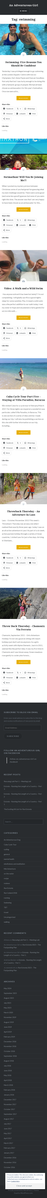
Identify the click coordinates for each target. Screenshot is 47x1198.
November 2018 (10, 1046)
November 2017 (10, 1104)
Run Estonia (8, 888)
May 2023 (7, 1008)
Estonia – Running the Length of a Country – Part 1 (23, 803)
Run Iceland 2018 (10, 893)
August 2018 (9, 1061)
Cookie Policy (15, 1181)
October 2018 (9, 1051)
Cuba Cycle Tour (10, 845)
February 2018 (9, 1090)
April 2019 (8, 1032)
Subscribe (13, 736)
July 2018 (7, 1066)
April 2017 (8, 1138)
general (7, 854)
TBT (5, 907)
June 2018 (8, 1071)
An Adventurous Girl (23, 5)
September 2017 (10, 1114)
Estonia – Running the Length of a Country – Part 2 (23, 795)
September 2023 (10, 993)
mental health (9, 859)
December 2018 (10, 1042)
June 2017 (8, 1129)
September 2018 (10, 1056)
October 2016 (9, 1167)
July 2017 (7, 1124)
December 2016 (10, 1158)
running (7, 898)
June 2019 (8, 1027)
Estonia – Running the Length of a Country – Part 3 (23, 787)
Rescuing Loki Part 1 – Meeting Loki (17, 781)
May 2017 (7, 1133)
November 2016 (10, 1162)
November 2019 (10, 1017)
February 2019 (9, 1037)
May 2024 (7, 988)
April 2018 (8, 1080)
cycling (6, 849)
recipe (6, 878)
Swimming (7, 903)
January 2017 (9, 1153)
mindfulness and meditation (14, 864)
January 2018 (9, 1095)
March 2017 (8, 1143)
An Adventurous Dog (12, 840)
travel (6, 912)
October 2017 (9, 1109)
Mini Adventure (10, 869)
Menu (24, 11)
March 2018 (8, 1085)
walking (7, 922)
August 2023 (9, 998)
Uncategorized (9, 917)
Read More (23, 98)
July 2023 (7, 1003)
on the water (9, 874)
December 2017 (10, 1100)
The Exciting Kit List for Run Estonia (18, 809)
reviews (7, 883)
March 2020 (8, 1013)
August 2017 (9, 1119)
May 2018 (7, 1075)
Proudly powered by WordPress (20, 1190)
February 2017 (9, 1148)
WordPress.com (26, 1193)
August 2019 (9, 1022)
